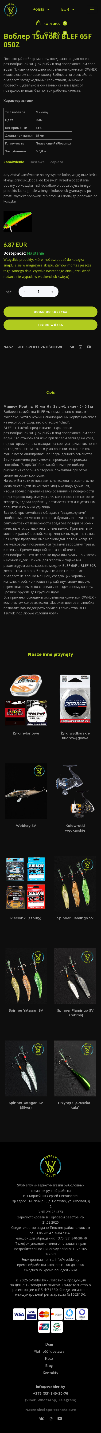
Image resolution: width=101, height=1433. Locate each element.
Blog (49, 1365)
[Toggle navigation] (92, 9)
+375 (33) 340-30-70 (50, 1393)
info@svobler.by (50, 1386)
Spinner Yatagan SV (26, 1010)
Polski (39, 9)
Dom (49, 1344)
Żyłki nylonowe (26, 733)
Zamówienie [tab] (14, 162)
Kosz (49, 1358)
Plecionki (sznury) (25, 918)
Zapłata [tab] (56, 162)
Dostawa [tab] (37, 162)
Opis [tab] (50, 392)
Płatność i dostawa (49, 1351)
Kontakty (50, 1372)
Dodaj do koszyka (50, 312)
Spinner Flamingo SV (75, 918)
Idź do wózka (50, 325)
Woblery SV (26, 826)
